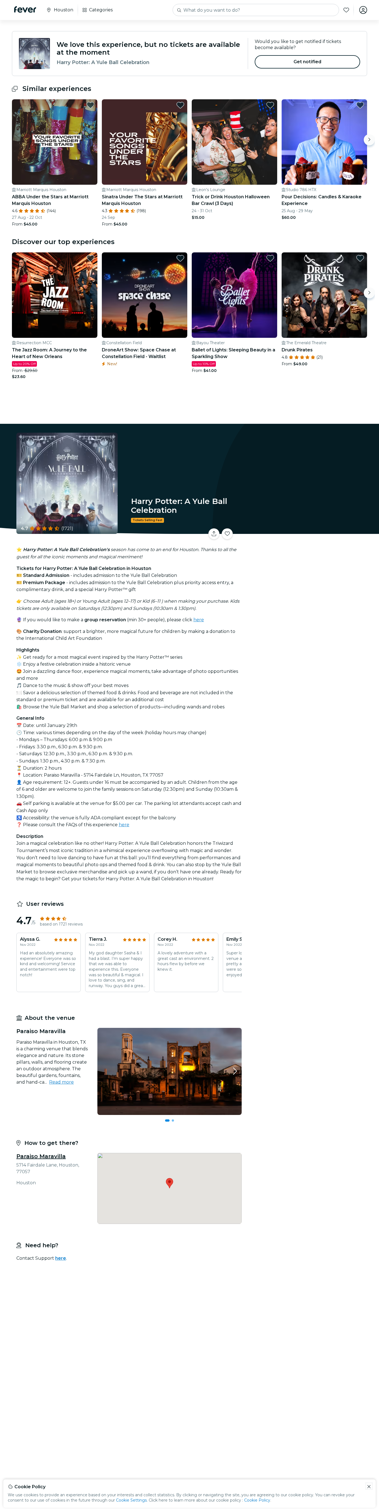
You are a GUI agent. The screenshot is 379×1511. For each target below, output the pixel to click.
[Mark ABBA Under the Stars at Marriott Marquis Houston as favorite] (90, 105)
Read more (61, 1082)
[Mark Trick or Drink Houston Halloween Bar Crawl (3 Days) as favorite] (270, 105)
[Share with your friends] (213, 533)
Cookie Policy (257, 1500)
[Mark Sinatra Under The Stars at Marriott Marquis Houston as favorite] (180, 105)
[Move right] (369, 139)
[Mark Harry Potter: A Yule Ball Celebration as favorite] (227, 533)
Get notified (308, 61)
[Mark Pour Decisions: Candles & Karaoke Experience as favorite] (360, 105)
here (198, 619)
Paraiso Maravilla (41, 1156)
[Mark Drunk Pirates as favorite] (360, 258)
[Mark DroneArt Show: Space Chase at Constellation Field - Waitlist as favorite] (180, 258)
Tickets (305, 530)
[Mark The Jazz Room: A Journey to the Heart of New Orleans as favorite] (90, 258)
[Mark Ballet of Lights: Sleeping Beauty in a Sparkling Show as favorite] (270, 258)
